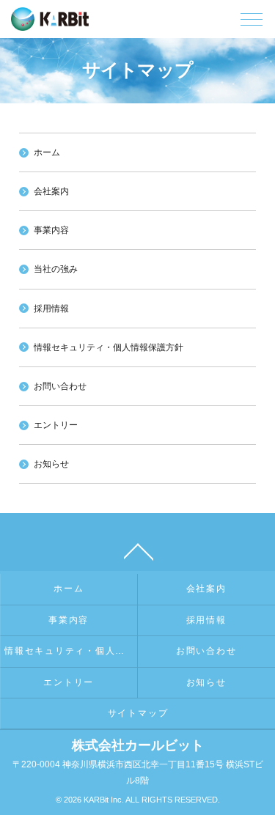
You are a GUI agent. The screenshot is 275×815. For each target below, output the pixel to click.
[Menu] (251, 23)
